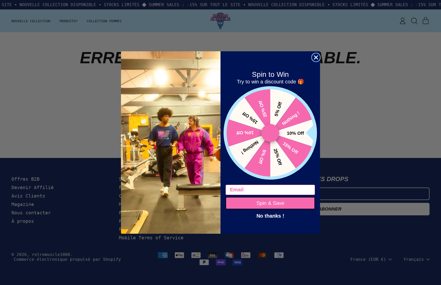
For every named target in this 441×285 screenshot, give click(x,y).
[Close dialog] (316, 57)
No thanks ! (270, 215)
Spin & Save (270, 203)
